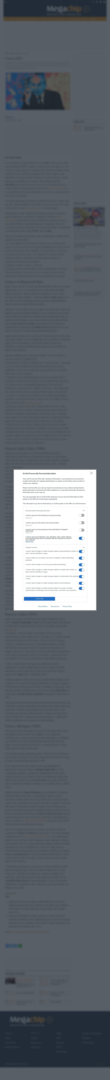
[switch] (81, 515)
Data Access (55, 606)
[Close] (92, 474)
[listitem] (55, 510)
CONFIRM (40, 599)
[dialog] (55, 540)
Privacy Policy (67, 606)
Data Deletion (42, 606)
